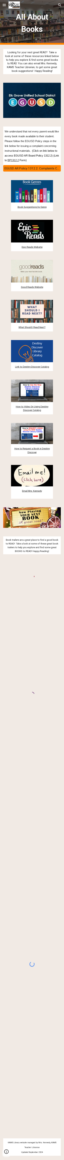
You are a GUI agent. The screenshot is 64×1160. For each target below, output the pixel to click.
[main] (32, 22)
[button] (4, 5)
